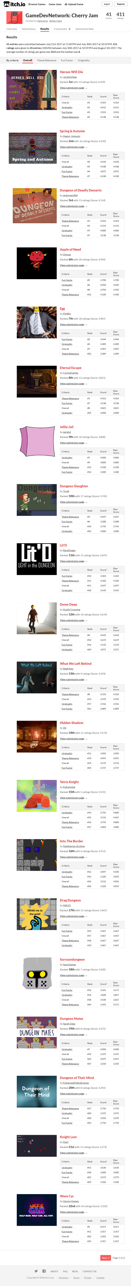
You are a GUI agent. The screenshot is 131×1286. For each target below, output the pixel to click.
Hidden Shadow (71, 723)
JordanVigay (70, 76)
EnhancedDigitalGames (76, 1082)
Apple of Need (70, 249)
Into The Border (71, 841)
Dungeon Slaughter (74, 486)
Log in (107, 4)
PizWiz (67, 313)
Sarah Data (69, 1023)
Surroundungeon (72, 959)
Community (60, 28)
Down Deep (68, 604)
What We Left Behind (76, 663)
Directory (64, 1277)
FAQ (65, 1271)
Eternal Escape (70, 368)
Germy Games (71, 1201)
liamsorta (42, 20)
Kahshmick (69, 786)
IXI (64, 727)
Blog (75, 1271)
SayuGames (69, 964)
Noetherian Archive (74, 846)
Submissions (29, 28)
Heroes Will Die (71, 72)
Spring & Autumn (72, 131)
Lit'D (63, 545)
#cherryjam (55, 20)
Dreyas (67, 254)
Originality (84, 60)
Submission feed (84, 28)
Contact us (89, 1271)
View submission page (72, 87)
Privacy (88, 1277)
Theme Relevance (46, 60)
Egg (62, 308)
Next (105, 1257)
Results (44, 28)
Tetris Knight (69, 782)
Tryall (66, 491)
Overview (11, 28)
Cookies (100, 1277)
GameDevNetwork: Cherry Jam (62, 15)
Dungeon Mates (71, 1018)
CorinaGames (70, 372)
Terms (76, 1277)
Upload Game (75, 4)
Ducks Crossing (71, 609)
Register (121, 4)
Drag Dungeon (70, 900)
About (54, 1271)
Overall (27, 60)
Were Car (67, 1196)
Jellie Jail (66, 427)
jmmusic (75, 136)
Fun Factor (67, 60)
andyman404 (70, 195)
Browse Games (37, 4)
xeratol (67, 431)
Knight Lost (68, 1137)
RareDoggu (69, 550)
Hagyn (66, 136)
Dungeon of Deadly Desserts (81, 190)
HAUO (67, 905)
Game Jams (55, 4)
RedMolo (68, 668)
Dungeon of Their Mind (77, 1078)
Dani (65, 1141)
